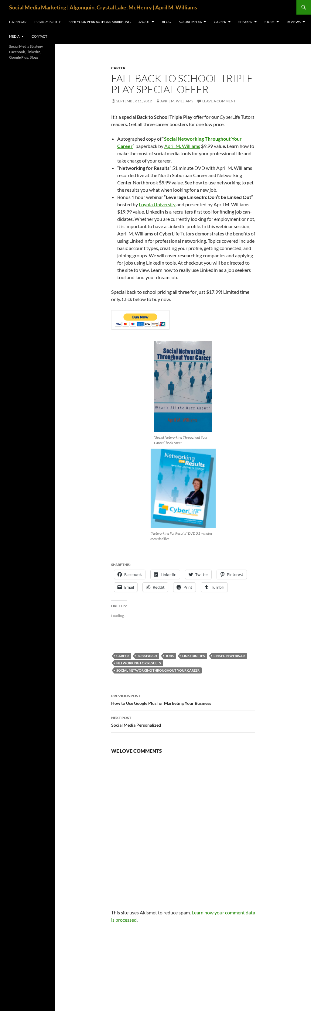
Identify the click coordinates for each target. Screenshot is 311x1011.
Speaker (245, 22)
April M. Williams (176, 101)
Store (270, 22)
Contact (39, 36)
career (118, 68)
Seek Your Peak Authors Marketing (100, 22)
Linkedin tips (193, 656)
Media (14, 36)
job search (147, 656)
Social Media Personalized (136, 721)
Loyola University (157, 204)
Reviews (294, 22)
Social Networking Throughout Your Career (158, 670)
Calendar (17, 22)
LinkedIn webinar (229, 656)
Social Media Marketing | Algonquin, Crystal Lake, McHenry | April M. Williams (103, 7)
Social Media (190, 22)
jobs (170, 656)
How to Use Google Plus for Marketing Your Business (161, 700)
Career (220, 22)
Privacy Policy (47, 22)
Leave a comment (219, 101)
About (144, 22)
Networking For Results (138, 663)
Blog (166, 22)
